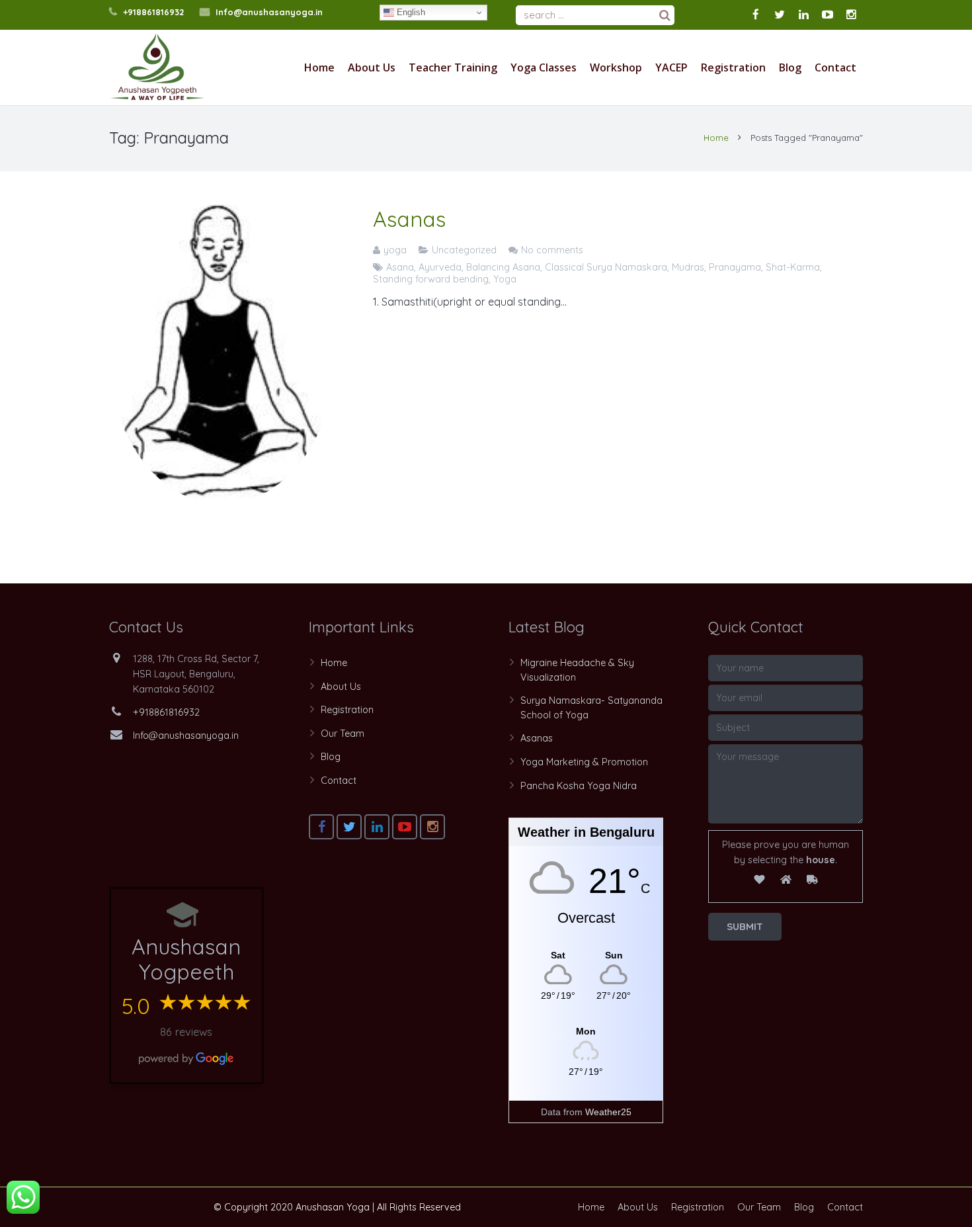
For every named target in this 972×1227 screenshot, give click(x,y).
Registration (347, 710)
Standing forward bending (431, 279)
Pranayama (735, 267)
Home (716, 137)
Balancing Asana (503, 267)
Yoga (504, 279)
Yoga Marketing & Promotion (584, 762)
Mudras (688, 267)
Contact (338, 780)
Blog (331, 757)
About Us (341, 687)
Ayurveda (440, 267)
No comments (552, 250)
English (409, 12)
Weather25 (608, 1112)
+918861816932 (153, 12)
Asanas (409, 219)
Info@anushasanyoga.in (269, 12)
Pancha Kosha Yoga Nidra (578, 786)
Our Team (342, 734)
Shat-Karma (793, 267)
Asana (400, 267)
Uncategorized (464, 250)
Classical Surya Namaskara (606, 267)
